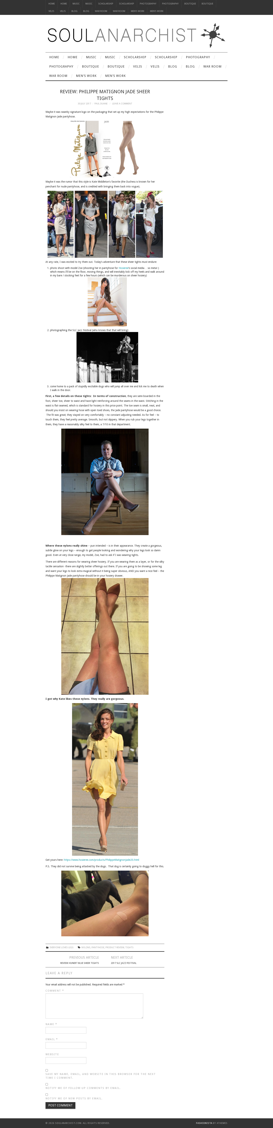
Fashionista (204, 1123)
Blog (74, 11)
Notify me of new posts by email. (74, 1098)
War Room (101, 11)
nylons (86, 947)
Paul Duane (101, 103)
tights (129, 947)
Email (52, 1039)
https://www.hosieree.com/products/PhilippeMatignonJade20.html (101, 859)
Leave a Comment (122, 103)
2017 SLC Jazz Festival (123, 963)
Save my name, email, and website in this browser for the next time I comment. (101, 1076)
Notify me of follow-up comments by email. (83, 1087)
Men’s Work (137, 11)
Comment (55, 990)
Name (51, 1024)
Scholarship (105, 3)
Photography (148, 3)
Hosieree (124, 268)
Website (52, 1054)
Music (76, 3)
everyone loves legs (62, 947)
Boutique (190, 3)
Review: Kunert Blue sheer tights (79, 963)
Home (51, 3)
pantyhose (98, 947)
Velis (51, 11)
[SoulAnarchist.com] (137, 35)
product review (114, 947)
